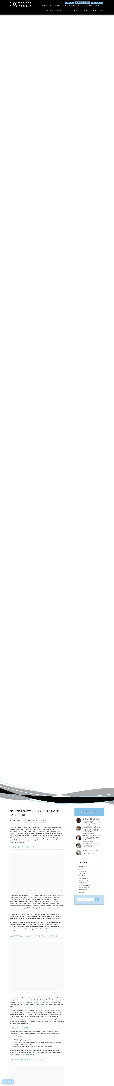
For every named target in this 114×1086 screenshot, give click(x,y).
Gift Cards (88, 6)
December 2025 (83, 883)
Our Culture (55, 6)
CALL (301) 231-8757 (97, 2)
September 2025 (83, 887)
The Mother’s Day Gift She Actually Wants (92, 844)
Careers (65, 6)
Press (80, 6)
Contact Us (98, 6)
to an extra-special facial (29, 1054)
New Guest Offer (80, 10)
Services (45, 6)
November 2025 (83, 885)
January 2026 (82, 881)
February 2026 (83, 878)
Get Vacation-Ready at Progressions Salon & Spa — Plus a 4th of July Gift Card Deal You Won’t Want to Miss (92, 829)
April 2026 (81, 874)
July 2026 (81, 869)
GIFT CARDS (69, 2)
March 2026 (82, 876)
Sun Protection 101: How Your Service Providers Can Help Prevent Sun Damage (92, 838)
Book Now (49, 10)
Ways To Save (93, 10)
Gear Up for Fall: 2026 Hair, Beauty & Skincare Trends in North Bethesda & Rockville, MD (92, 821)
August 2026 (82, 867)
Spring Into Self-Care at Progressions (91, 851)
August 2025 (82, 890)
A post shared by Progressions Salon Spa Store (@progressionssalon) (29, 890)
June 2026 (81, 871)
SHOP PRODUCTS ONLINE (82, 2)
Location (73, 6)
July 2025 (81, 892)
